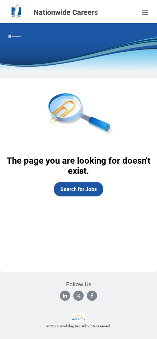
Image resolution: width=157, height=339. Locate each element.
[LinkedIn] (65, 296)
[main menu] (145, 12)
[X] (78, 296)
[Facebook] (92, 296)
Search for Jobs (78, 189)
